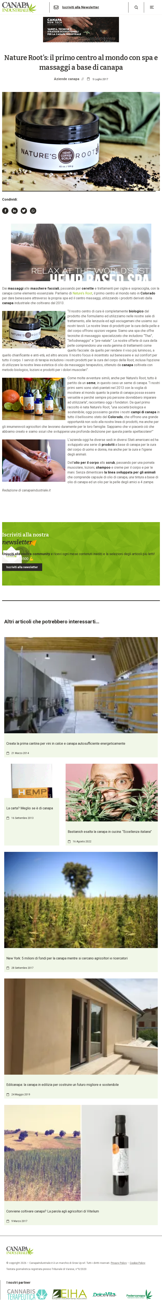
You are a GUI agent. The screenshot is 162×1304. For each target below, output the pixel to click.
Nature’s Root (82, 293)
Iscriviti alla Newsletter (80, 7)
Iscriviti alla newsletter (22, 567)
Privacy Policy (119, 1263)
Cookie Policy (137, 1263)
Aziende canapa (66, 79)
